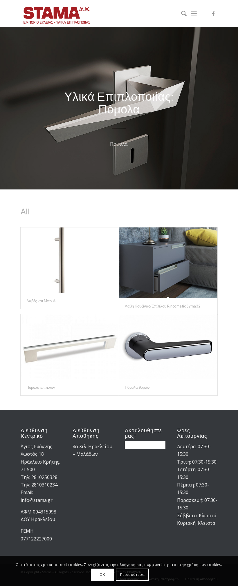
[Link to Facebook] (213, 13)
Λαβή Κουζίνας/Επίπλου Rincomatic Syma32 (163, 306)
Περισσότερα (132, 574)
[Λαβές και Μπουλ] (70, 260)
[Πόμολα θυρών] (168, 347)
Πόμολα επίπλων (40, 387)
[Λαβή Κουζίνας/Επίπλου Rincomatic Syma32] (168, 262)
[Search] (181, 13)
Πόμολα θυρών (137, 387)
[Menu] (194, 13)
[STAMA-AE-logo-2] (57, 13)
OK (102, 574)
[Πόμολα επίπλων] (70, 347)
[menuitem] (181, 13)
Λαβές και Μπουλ (41, 301)
